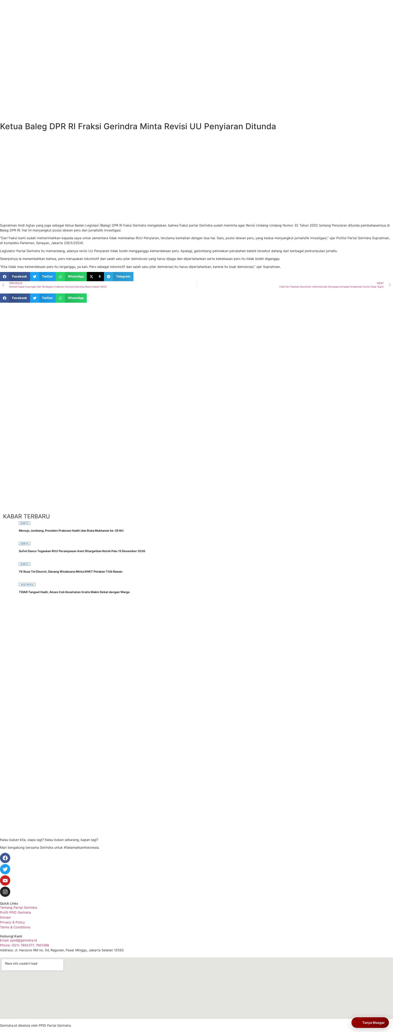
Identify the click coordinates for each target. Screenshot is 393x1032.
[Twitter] (5, 869)
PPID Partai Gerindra (55, 1025)
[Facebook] (5, 858)
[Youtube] (5, 880)
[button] (15, 276)
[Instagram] (5, 892)
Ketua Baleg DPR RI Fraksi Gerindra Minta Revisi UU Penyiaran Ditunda (138, 126)
